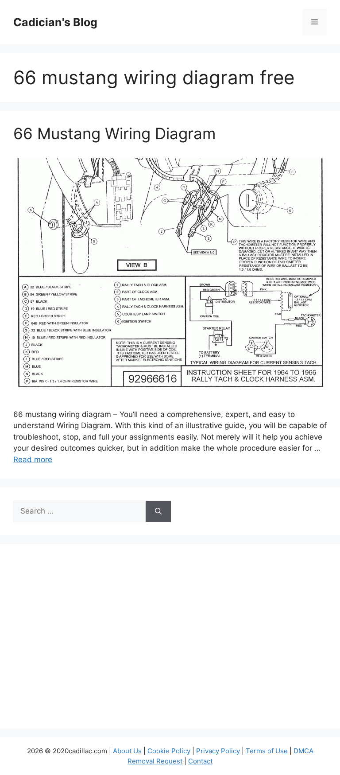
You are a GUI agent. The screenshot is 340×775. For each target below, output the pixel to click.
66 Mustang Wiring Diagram (114, 133)
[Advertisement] (170, 642)
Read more (32, 459)
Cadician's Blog (55, 22)
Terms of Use (267, 751)
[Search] (158, 511)
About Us (127, 751)
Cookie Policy (168, 751)
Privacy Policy (218, 751)
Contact (200, 761)
